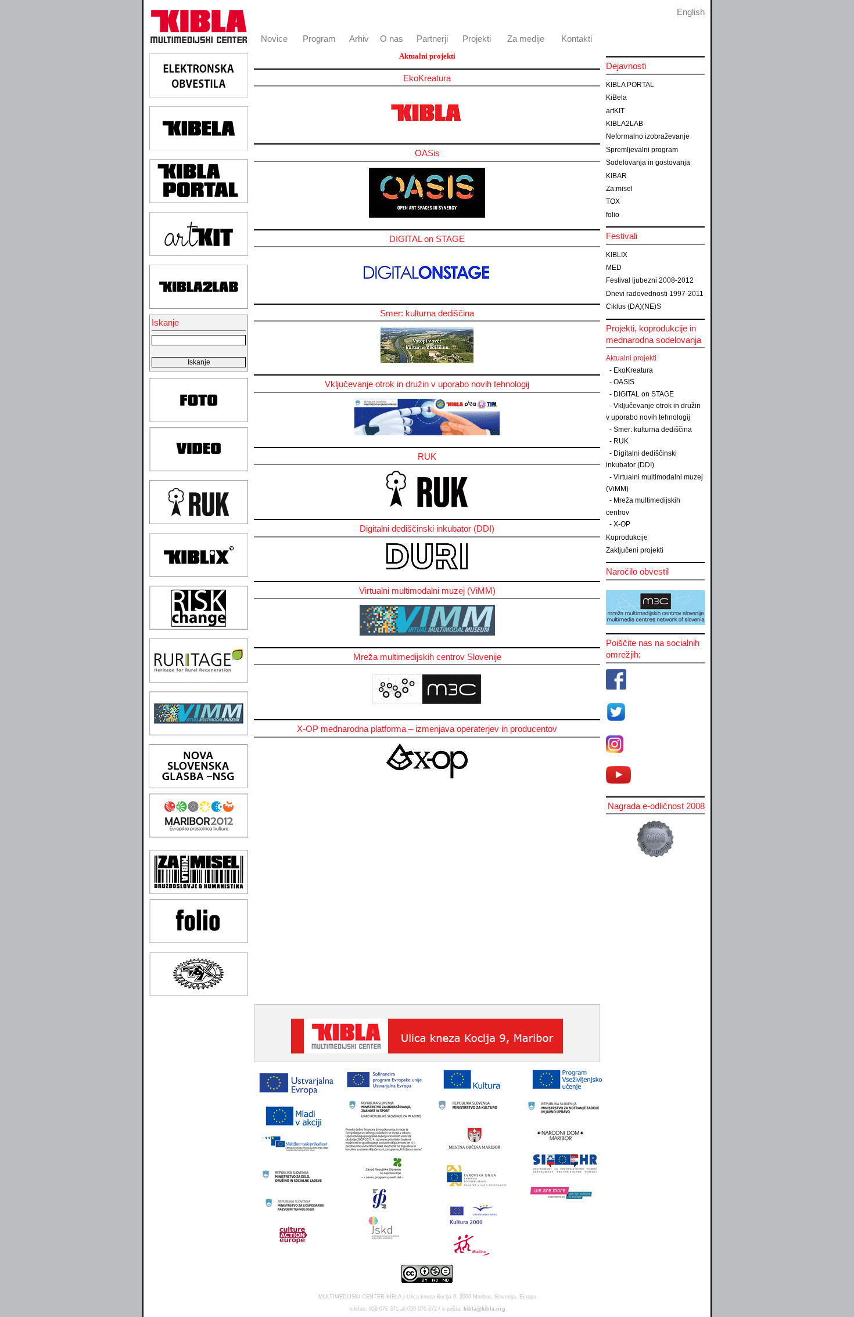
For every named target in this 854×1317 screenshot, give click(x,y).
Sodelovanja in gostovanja (648, 162)
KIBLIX (616, 255)
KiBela (616, 97)
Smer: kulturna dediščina (652, 429)
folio (612, 215)
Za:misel (619, 189)
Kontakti (576, 39)
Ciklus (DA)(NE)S (633, 306)
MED (614, 268)
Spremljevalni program (642, 150)
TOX (613, 201)
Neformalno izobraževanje (648, 136)
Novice (274, 39)
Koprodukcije (627, 537)
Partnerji (432, 39)
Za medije (525, 39)
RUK (621, 441)
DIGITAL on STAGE (643, 394)
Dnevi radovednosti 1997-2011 (655, 294)
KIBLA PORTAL (630, 85)
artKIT (615, 111)
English (691, 12)
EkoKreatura (633, 370)
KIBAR (616, 176)
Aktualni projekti (631, 358)
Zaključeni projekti (634, 550)
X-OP (621, 524)
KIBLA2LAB (624, 124)
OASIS (623, 382)
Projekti (476, 39)
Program (319, 39)
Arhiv (359, 39)
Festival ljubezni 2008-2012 (650, 280)
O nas (391, 39)
